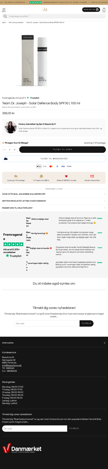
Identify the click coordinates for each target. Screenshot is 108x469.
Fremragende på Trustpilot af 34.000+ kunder (58, 2)
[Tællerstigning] (14, 149)
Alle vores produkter (16, 22)
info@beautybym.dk (12, 365)
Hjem (4, 22)
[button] (4, 10)
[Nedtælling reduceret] (4, 149)
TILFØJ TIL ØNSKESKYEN (54, 159)
